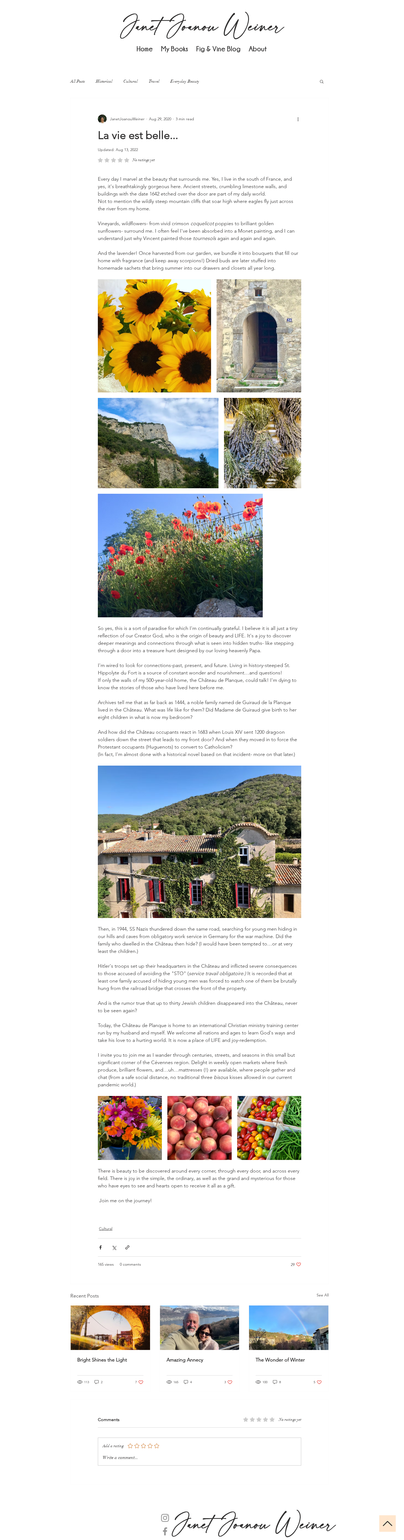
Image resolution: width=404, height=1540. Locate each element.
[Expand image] (154, 335)
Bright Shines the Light (102, 1360)
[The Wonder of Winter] (288, 1327)
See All (323, 1295)
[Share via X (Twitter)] (114, 1247)
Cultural (130, 81)
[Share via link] (127, 1247)
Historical (104, 81)
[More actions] (298, 119)
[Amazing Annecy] (199, 1327)
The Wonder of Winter (280, 1360)
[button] (321, 81)
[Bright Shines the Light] (110, 1327)
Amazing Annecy (185, 1360)
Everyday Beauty (185, 81)
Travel (154, 81)
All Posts (77, 81)
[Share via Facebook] (100, 1247)
